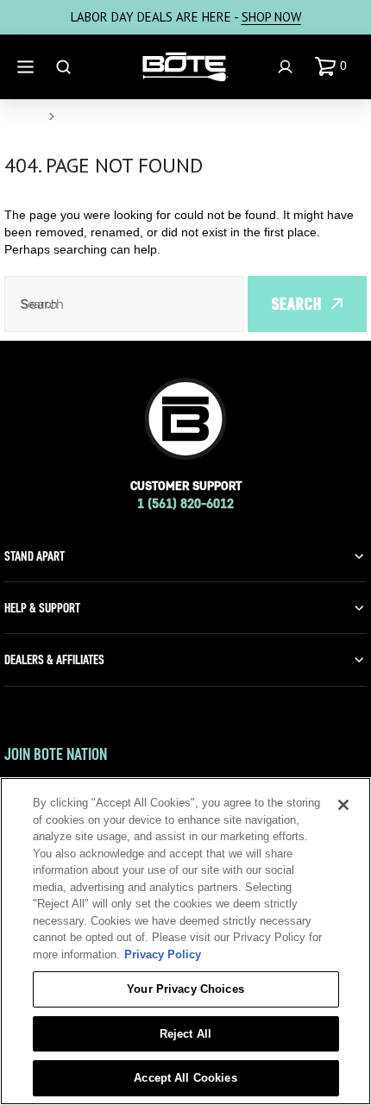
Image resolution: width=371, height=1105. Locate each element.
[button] (334, 66)
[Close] (343, 805)
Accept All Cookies (185, 1077)
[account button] (287, 67)
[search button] (65, 67)
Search (297, 303)
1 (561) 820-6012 (185, 503)
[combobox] (123, 304)
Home (22, 116)
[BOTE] (185, 67)
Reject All (185, 1033)
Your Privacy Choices (185, 989)
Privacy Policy (162, 954)
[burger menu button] (27, 67)
